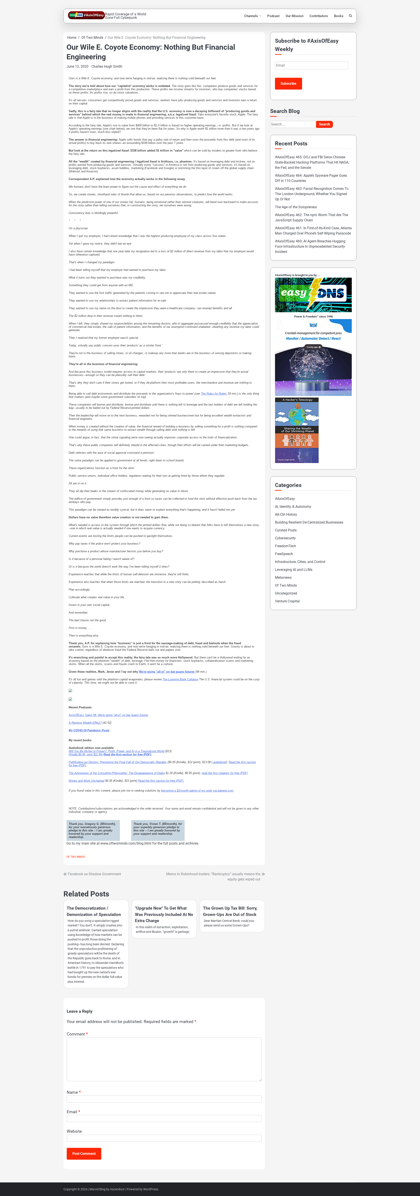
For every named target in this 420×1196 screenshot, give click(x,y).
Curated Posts (286, 530)
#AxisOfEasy (285, 499)
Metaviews (283, 577)
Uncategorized (286, 593)
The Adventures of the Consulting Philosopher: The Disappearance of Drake (117, 773)
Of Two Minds (75, 856)
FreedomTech (285, 546)
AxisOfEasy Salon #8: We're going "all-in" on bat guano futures (108, 715)
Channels (251, 16)
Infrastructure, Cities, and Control (300, 562)
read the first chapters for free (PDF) (225, 773)
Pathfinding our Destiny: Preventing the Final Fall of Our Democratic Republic (118, 762)
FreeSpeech (284, 554)
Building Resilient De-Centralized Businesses (309, 522)
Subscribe (288, 83)
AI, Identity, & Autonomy (293, 507)
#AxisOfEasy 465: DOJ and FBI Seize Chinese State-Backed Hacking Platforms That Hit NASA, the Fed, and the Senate (312, 162)
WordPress (150, 1189)
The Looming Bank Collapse (180, 679)
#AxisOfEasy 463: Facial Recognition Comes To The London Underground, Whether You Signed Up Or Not (311, 194)
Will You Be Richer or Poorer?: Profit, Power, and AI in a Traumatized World (116, 751)
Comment (77, 1034)
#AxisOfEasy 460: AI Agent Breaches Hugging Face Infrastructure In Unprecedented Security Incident (310, 246)
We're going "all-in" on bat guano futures (166, 671)
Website (74, 1131)
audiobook (219, 762)
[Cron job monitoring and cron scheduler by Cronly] (313, 395)
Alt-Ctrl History (286, 514)
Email (73, 1111)
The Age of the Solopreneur (296, 207)
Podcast (273, 16)
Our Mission (294, 16)
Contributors (319, 16)
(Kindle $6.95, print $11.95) (86, 754)
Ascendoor (117, 1189)
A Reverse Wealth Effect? (85, 722)
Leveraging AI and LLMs (293, 570)
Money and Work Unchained (86, 780)
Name (74, 1092)
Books (338, 16)
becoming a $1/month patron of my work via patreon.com (197, 790)
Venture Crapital (287, 601)
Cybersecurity (285, 538)
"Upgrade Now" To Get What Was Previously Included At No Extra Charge (164, 914)
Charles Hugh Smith (106, 66)
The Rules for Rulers (214, 393)
